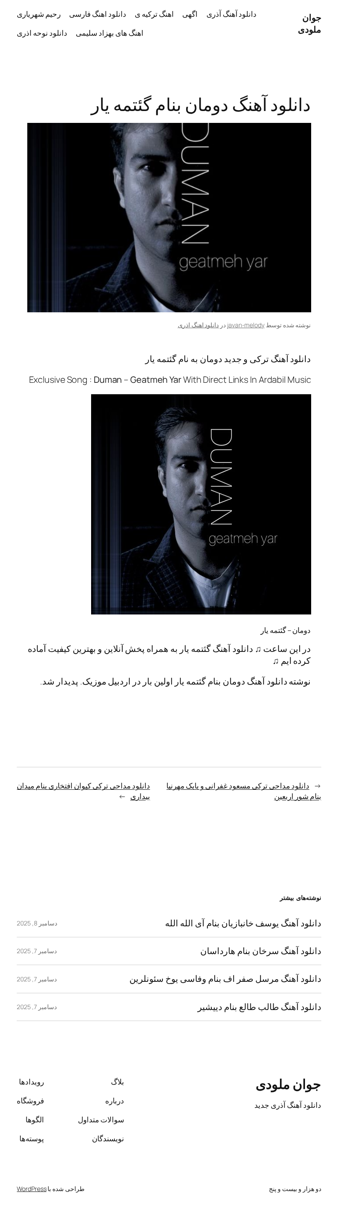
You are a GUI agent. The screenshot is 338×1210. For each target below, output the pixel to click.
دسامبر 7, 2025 (37, 951)
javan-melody (246, 325)
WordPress (31, 1188)
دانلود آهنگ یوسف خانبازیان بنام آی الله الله (243, 923)
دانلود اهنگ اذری (198, 325)
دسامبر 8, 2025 (37, 923)
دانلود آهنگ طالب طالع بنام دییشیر (259, 1007)
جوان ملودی (309, 23)
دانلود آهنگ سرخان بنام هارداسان (260, 951)
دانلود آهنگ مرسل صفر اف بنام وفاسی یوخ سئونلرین (225, 979)
